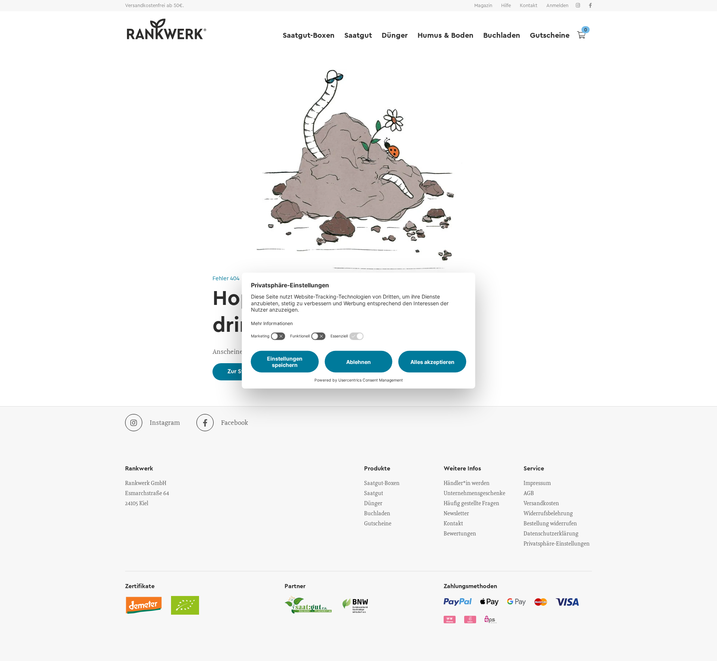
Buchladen (501, 35)
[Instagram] (578, 5)
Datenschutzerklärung (551, 533)
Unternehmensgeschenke (474, 493)
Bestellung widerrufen (550, 523)
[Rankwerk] (164, 29)
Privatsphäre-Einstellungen (557, 543)
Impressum (537, 483)
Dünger (395, 35)
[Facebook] (590, 5)
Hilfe (506, 5)
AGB (529, 493)
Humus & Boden (446, 35)
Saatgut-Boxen (309, 35)
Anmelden (557, 5)
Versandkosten (541, 503)
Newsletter (456, 513)
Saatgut (358, 35)
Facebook (234, 422)
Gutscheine (549, 35)
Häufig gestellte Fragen (471, 503)
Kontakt (528, 5)
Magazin (483, 5)
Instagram (165, 422)
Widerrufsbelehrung (548, 513)
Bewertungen (460, 533)
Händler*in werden (467, 483)
